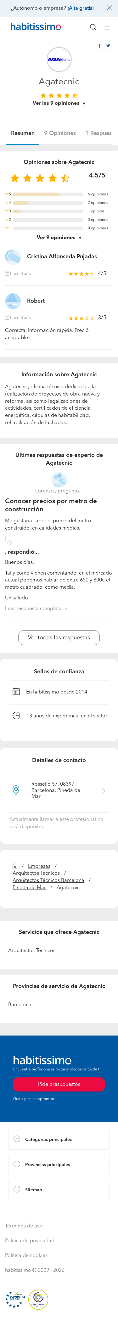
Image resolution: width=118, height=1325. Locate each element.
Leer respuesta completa (33, 608)
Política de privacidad (29, 1241)
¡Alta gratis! (80, 8)
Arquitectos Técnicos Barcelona (48, 880)
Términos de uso (23, 1226)
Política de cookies (26, 1255)
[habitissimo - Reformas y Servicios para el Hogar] (28, 28)
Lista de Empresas (28, 1206)
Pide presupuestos (59, 1314)
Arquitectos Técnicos (36, 873)
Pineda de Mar (29, 887)
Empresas (39, 866)
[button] (59, 1140)
